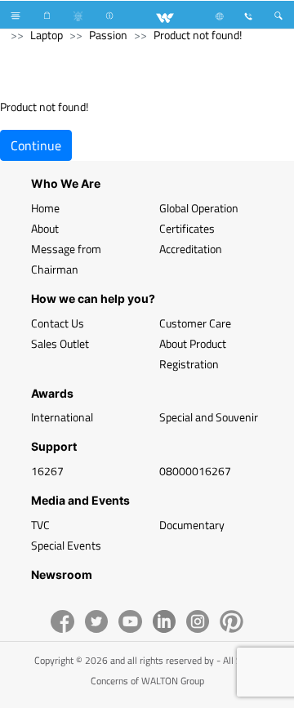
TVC (40, 524)
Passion (108, 34)
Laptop (46, 34)
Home (45, 207)
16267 (47, 470)
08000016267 (195, 470)
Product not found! (198, 34)
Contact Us (57, 323)
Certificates (187, 228)
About (45, 228)
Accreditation (190, 248)
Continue (36, 145)
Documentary (192, 524)
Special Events (66, 545)
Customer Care (195, 323)
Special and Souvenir (208, 416)
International (62, 416)
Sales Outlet (60, 343)
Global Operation (198, 207)
